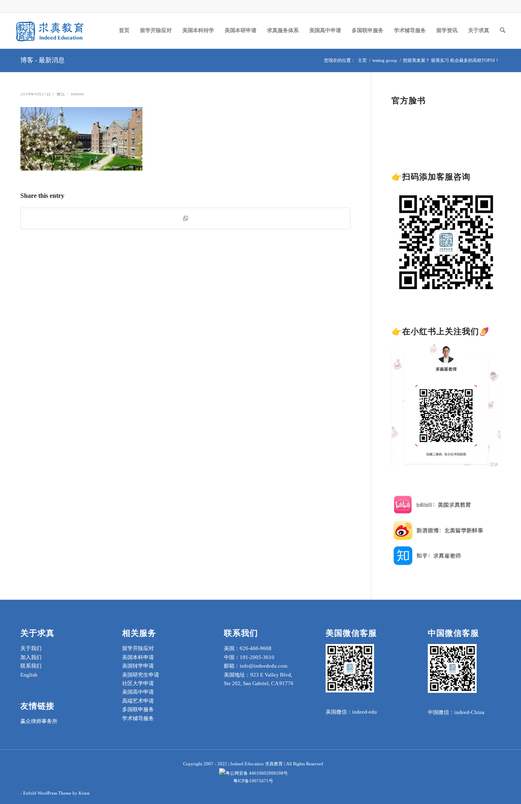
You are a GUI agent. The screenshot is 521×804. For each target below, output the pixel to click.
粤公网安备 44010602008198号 (256, 773)
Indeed (77, 94)
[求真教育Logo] (50, 30)
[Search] (502, 30)
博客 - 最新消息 (42, 60)
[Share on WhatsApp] (185, 218)
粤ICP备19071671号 (253, 780)
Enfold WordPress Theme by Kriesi (56, 793)
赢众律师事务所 (38, 721)
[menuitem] (124, 30)
